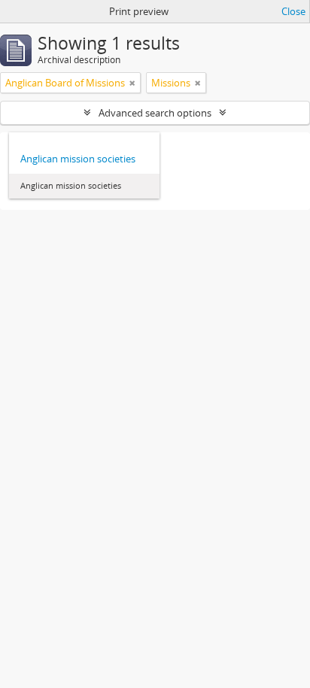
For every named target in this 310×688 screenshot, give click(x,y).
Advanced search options (155, 113)
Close (293, 11)
